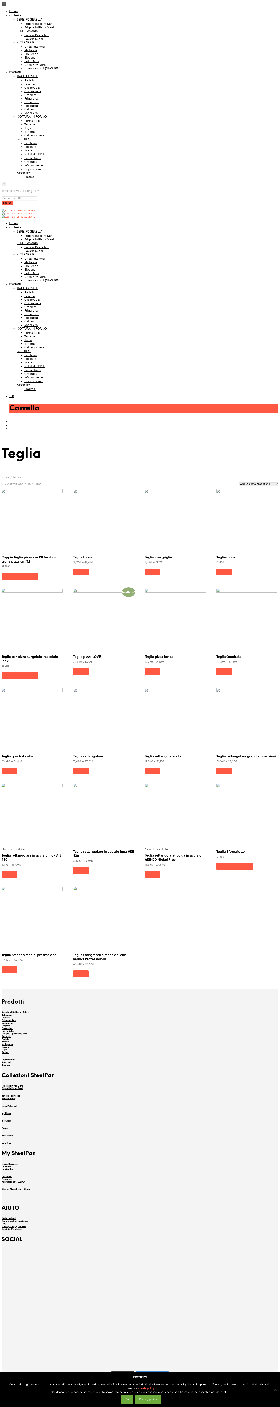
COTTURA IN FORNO (32, 116)
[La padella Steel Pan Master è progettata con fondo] (228, 1355)
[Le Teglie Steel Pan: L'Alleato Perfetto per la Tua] (228, 1275)
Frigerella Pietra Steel (39, 27)
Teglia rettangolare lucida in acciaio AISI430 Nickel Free (173, 857)
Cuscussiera (32, 91)
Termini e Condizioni (12, 1229)
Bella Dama (31, 61)
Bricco (28, 150)
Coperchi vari (33, 169)
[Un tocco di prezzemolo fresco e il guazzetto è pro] (52, 1258)
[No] (275, 1389)
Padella (29, 80)
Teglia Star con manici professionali (30, 955)
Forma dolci (32, 120)
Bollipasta (31, 105)
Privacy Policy (9, 1227)
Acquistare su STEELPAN (13, 1182)
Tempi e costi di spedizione (15, 1221)
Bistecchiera (32, 158)
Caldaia (29, 109)
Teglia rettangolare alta (163, 756)
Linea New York (35, 64)
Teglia (28, 128)
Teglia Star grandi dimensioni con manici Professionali (99, 957)
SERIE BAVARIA (27, 31)
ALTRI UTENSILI (34, 154)
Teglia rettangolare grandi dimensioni (246, 756)
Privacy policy (148, 1399)
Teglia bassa (83, 557)
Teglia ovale (225, 557)
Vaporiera (31, 113)
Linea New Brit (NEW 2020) (42, 68)
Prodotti (15, 72)
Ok (127, 1399)
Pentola (29, 84)
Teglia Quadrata (228, 657)
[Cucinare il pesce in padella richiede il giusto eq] (140, 1262)
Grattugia (30, 161)
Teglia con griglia (158, 557)
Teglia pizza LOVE (87, 657)
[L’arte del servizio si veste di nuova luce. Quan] (140, 1320)
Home (13, 11)
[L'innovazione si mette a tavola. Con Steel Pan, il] (228, 1313)
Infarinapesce (33, 165)
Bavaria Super (33, 38)
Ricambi (29, 176)
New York (6, 1143)
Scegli (81, 571)
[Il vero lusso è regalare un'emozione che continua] (140, 1355)
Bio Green (31, 53)
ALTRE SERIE (25, 42)
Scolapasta (31, 102)
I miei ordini (7, 1169)
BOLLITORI (24, 139)
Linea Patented (34, 46)
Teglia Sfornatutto (230, 851)
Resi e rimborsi (9, 1218)
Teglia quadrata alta (17, 756)
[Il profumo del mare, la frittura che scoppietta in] (52, 1315)
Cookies (22, 1227)
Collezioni (16, 15)
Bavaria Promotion (36, 35)
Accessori (24, 172)
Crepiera (30, 94)
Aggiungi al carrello (20, 576)
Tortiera (29, 131)
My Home (30, 50)
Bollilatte (30, 146)
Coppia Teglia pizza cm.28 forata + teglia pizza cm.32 (29, 559)
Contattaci (7, 1179)
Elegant (29, 57)
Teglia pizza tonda (159, 657)
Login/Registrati (10, 1164)
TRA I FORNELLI (27, 76)
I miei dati (6, 1167)
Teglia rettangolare (88, 756)
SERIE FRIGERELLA (29, 19)
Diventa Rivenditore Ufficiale (16, 1189)
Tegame (29, 124)
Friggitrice (31, 98)
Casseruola (32, 87)
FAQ (4, 1224)
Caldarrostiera (34, 135)
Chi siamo (7, 1177)
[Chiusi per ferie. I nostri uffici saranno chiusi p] (52, 1347)
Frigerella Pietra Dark (38, 23)
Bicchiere (30, 143)
